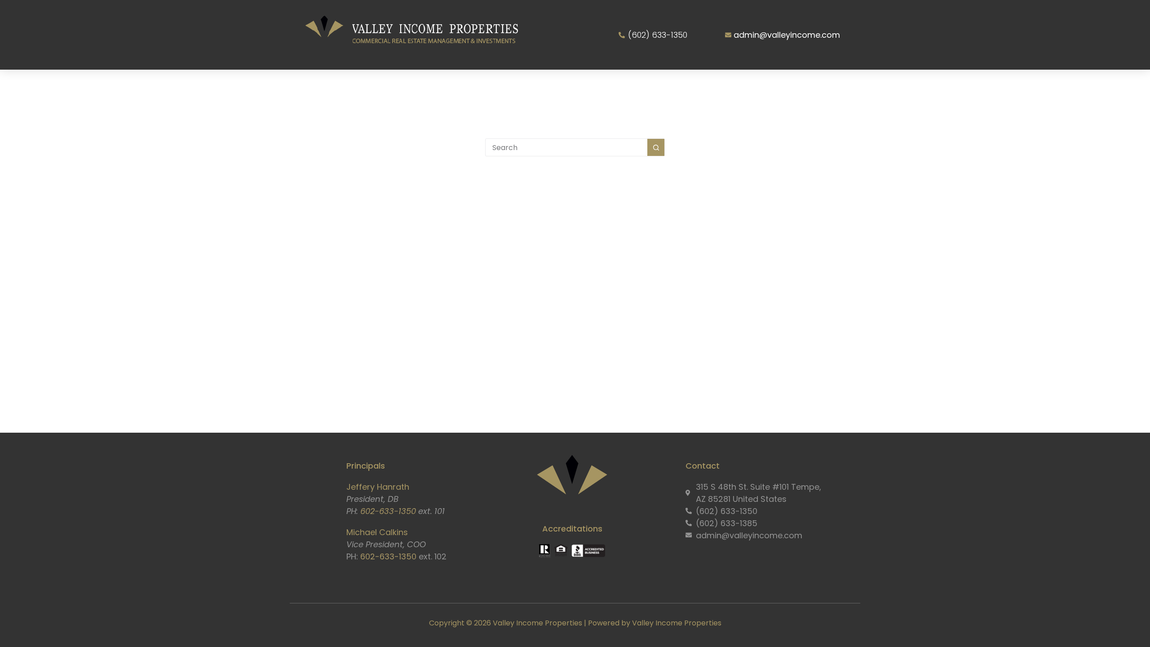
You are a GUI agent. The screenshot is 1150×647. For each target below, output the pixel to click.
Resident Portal (700, 86)
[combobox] (566, 147)
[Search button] (655, 147)
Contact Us (776, 86)
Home (352, 86)
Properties (527, 86)
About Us (398, 86)
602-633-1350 (388, 511)
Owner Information (607, 86)
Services (461, 86)
